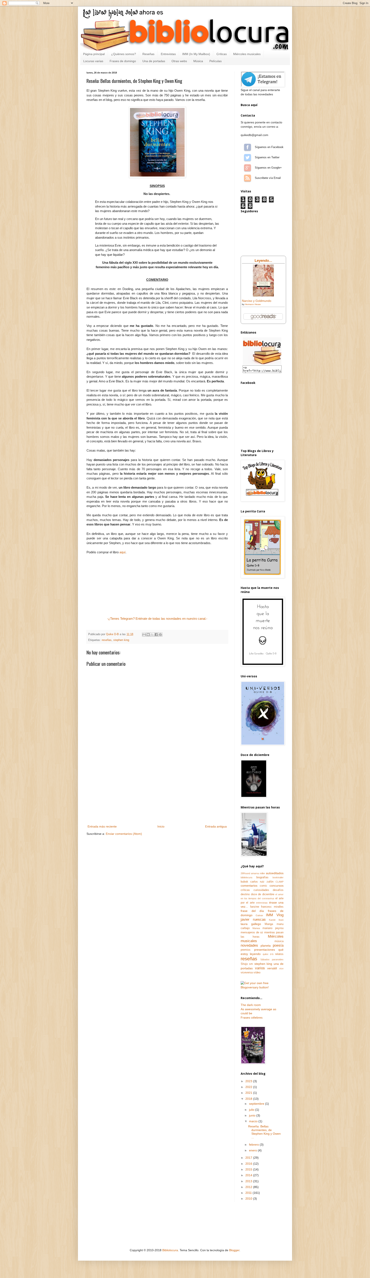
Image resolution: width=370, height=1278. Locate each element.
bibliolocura (246, 877)
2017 (249, 1157)
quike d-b (268, 954)
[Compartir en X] (152, 634)
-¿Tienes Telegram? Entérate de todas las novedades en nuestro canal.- (157, 618)
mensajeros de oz (252, 932)
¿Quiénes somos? (123, 54)
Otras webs (179, 61)
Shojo (244, 963)
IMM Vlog (274, 915)
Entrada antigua (216, 826)
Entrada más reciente (102, 826)
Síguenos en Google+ (247, 167)
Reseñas (148, 54)
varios (260, 968)
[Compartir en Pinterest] (160, 634)
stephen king (121, 640)
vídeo (257, 972)
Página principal (94, 54)
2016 (249, 1163)
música (279, 941)
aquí (122, 552)
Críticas (221, 54)
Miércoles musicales (247, 54)
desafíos (278, 890)
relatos (279, 954)
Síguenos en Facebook (247, 147)
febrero (254, 1144)
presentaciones (264, 949)
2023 (249, 1081)
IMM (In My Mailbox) (196, 54)
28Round (245, 873)
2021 (249, 1092)
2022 (249, 1087)
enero (253, 1150)
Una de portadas (153, 61)
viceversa (247, 972)
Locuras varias (93, 61)
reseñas (107, 640)
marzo (253, 1121)
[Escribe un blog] (148, 634)
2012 (249, 1187)
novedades (249, 945)
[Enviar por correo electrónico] (144, 634)
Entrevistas (168, 54)
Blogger (234, 1250)
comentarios (249, 885)
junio (252, 1115)
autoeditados (274, 873)
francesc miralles (272, 906)
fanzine (254, 906)
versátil (272, 968)
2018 (249, 1098)
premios (246, 949)
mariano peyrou (273, 928)
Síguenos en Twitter (247, 157)
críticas (245, 890)
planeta (266, 945)
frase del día (252, 911)
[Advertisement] (157, 792)
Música (198, 61)
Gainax (259, 915)
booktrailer (278, 877)
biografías (262, 877)
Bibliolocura (170, 1250)
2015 (249, 1169)
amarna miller (258, 873)
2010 (249, 1198)
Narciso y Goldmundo (256, 300)
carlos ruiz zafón (261, 881)
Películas (215, 61)
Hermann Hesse (253, 304)
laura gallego (251, 924)
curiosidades (261, 890)
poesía (278, 945)
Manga (269, 924)
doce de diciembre (262, 894)
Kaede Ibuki (276, 920)
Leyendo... (263, 261)
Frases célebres (252, 1017)
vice (281, 968)
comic (263, 885)
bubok (244, 881)
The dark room (251, 1005)
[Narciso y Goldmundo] (263, 295)
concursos (276, 885)
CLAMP (279, 881)
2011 (249, 1192)
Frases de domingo (123, 61)
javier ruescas (253, 919)
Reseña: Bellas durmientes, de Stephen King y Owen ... (264, 1132)
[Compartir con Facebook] (156, 634)
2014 (249, 1175)
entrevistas (262, 902)
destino (245, 894)
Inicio (160, 826)
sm (251, 963)
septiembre (257, 1103)
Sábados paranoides (272, 959)
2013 (249, 1181)
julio (252, 1109)
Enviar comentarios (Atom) (124, 833)
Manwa (256, 928)
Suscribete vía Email (247, 178)
